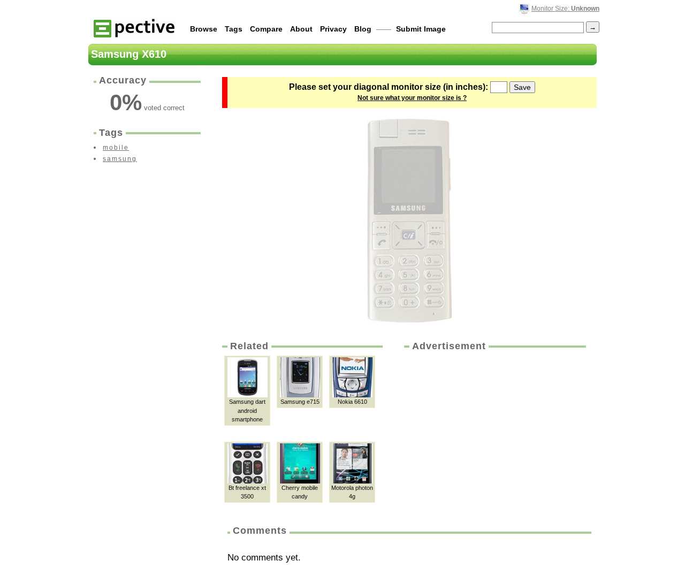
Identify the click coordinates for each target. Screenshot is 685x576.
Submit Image (421, 29)
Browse (203, 29)
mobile (116, 147)
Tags (233, 29)
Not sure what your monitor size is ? (412, 98)
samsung (120, 159)
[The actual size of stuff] (134, 27)
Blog (362, 29)
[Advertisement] (494, 433)
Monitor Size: (565, 8)
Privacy (333, 29)
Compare (266, 29)
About (301, 29)
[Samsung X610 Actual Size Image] (409, 220)
